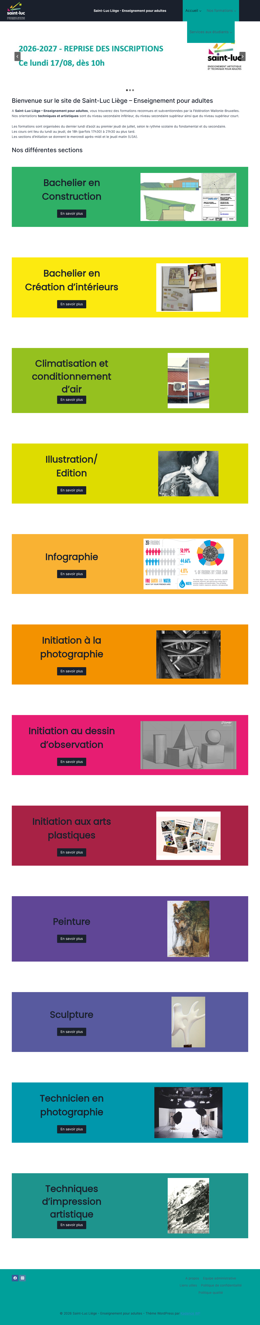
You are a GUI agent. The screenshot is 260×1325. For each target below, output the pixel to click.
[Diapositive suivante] (242, 56)
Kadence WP (190, 1313)
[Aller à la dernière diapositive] (17, 56)
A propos (192, 1278)
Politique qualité (211, 1292)
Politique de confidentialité (221, 1285)
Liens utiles (188, 1285)
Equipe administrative (219, 1278)
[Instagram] (22, 1278)
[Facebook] (15, 1278)
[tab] (127, 90)
